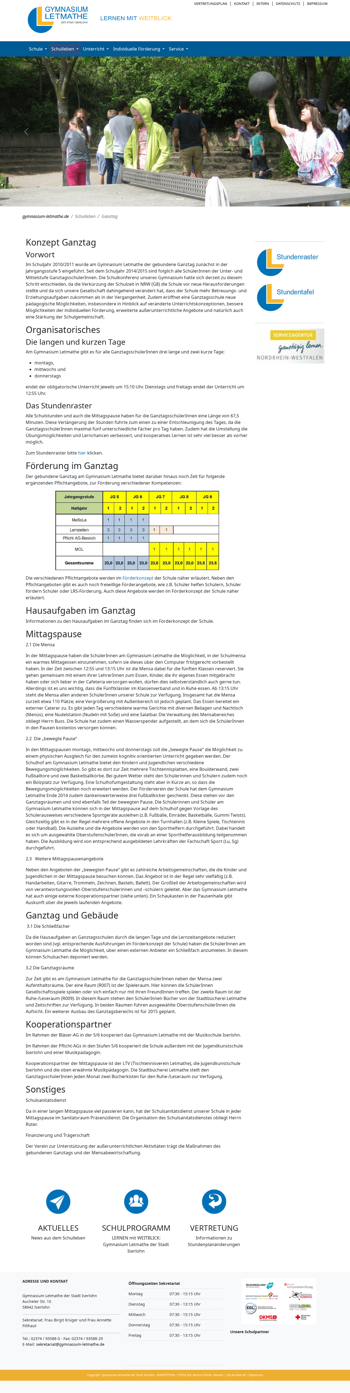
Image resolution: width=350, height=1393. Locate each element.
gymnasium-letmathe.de (45, 216)
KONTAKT (242, 3)
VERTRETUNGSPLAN (210, 3)
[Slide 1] (170, 199)
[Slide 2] (180, 199)
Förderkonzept (138, 578)
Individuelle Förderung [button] (137, 49)
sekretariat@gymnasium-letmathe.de (70, 1344)
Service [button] (177, 49)
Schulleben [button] (63, 49)
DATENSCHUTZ (288, 3)
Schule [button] (36, 49)
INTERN (262, 3)
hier (82, 453)
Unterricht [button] (94, 49)
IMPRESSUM (317, 3)
